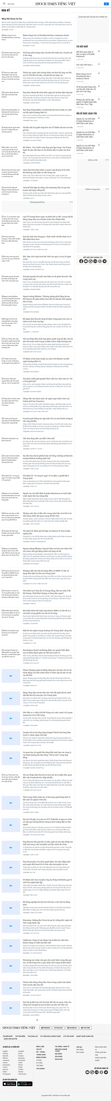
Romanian (21, 1047)
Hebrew (5, 1044)
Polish (20, 1053)
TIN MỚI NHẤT (8, 1022)
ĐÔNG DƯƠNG (41, 1044)
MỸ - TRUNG (40, 1038)
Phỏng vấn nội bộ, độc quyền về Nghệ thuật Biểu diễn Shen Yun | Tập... (86, 102)
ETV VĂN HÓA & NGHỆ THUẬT (50, 1022)
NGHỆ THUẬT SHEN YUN (84, 1022)
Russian (21, 1042)
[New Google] (91, 261)
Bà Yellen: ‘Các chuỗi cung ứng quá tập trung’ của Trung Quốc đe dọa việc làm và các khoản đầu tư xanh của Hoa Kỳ (47, 150)
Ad (70, 201)
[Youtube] (86, 262)
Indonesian (6, 1051)
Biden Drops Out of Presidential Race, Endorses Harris (46, 35)
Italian (5, 1058)
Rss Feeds (80, 1039)
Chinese (5, 1040)
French (5, 1053)
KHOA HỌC (59, 1045)
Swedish (21, 1037)
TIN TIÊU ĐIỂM (20, 1022)
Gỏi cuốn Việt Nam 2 (84, 65)
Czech (20, 1049)
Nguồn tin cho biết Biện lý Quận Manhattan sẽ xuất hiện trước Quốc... (85, 121)
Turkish (20, 1056)
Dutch (20, 1040)
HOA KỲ (39, 1035)
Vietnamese (22, 1060)
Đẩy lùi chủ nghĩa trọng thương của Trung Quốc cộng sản (47, 628)
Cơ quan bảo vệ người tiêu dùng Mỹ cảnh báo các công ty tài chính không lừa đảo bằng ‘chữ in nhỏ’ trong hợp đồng (47, 750)
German (5, 1056)
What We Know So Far (12, 19)
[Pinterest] (95, 262)
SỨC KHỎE (58, 1043)
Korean (5, 1049)
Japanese (6, 1047)
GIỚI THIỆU (11, 4)
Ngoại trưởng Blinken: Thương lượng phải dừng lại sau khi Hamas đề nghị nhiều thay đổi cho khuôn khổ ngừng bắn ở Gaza (47, 299)
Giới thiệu (79, 1036)
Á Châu (39, 1047)
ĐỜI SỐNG (58, 1040)
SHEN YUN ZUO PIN (10, 1025)
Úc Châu (39, 1049)
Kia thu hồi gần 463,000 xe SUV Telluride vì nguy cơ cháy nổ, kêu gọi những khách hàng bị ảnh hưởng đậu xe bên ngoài (47, 812)
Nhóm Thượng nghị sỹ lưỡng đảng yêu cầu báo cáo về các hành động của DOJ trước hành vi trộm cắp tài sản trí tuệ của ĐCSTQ (47, 668)
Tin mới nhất (82, 46)
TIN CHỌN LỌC (33, 1022)
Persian (20, 1058)
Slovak (20, 1051)
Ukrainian (21, 1044)
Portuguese (7, 1060)
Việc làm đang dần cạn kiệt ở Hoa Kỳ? (39, 438)
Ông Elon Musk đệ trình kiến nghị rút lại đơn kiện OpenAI (47, 92)
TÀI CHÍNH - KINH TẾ (62, 1033)
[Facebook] (81, 262)
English (5, 1037)
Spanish (5, 1042)
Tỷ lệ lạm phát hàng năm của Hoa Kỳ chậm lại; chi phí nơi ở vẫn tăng (86, 89)
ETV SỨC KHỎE (68, 1022)
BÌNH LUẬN (40, 1033)
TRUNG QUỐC (41, 1041)
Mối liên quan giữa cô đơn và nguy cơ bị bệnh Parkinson (85, 54)
